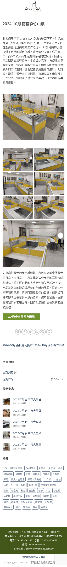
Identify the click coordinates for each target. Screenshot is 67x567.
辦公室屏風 (26, 501)
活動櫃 (7, 496)
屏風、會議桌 (18, 479)
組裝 (27, 496)
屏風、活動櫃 (34, 479)
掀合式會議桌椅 (48, 484)
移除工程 (17, 496)
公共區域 (8, 473)
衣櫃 (6, 501)
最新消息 (8, 372)
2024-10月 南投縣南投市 (18, 345)
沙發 (48, 490)
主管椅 (51, 468)
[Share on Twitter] (30, 332)
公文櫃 (19, 473)
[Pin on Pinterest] (43, 332)
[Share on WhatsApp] (18, 332)
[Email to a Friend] (37, 332)
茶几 (55, 496)
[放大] (57, 99)
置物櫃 (36, 496)
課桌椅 (14, 501)
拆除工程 (33, 484)
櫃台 (23, 490)
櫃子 (40, 490)
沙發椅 (56, 490)
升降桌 (36, 473)
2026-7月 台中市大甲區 (27, 399)
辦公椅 (48, 501)
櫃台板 (32, 490)
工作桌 (47, 479)
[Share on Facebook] (24, 332)
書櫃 (6, 490)
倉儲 (60, 468)
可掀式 (46, 473)
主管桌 (41, 468)
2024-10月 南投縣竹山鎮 (49, 345)
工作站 (57, 479)
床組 (6, 484)
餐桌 (35, 507)
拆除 (23, 484)
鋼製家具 (8, 507)
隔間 (18, 507)
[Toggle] (62, 379)
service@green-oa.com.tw (40, 548)
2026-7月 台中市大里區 (27, 421)
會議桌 (14, 490)
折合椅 (14, 484)
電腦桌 (26, 507)
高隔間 (44, 507)
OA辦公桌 (30, 468)
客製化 (56, 473)
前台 (27, 473)
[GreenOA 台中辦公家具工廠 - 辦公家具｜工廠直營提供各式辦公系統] (33, 6)
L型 (5, 468)
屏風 (6, 479)
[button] (5, 6)
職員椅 (46, 496)
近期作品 (8, 379)
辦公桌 (38, 501)
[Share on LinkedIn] (49, 332)
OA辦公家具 (16, 468)
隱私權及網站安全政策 (33, 557)
